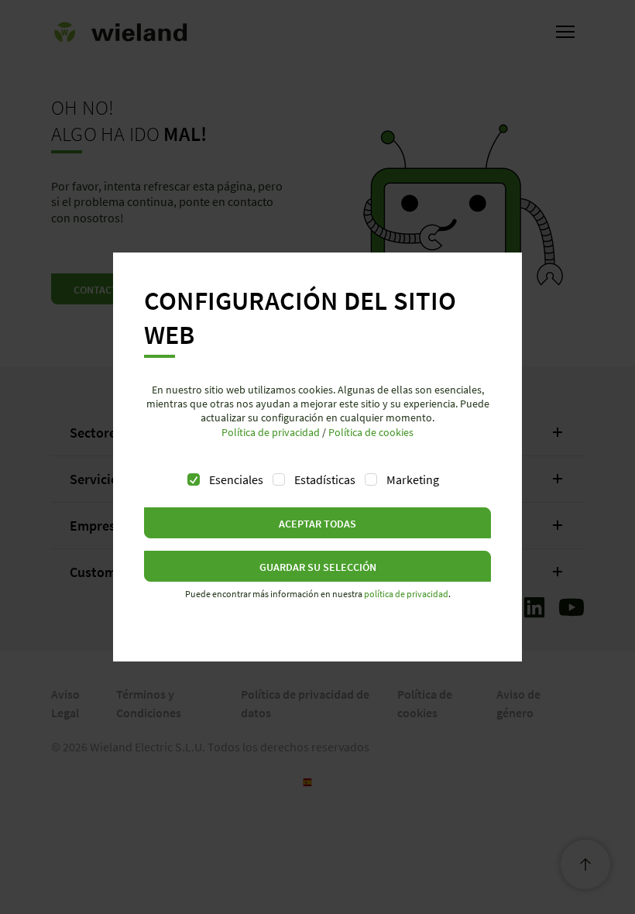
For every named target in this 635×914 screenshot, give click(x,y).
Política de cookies (371, 432)
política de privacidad (406, 594)
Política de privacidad (270, 432)
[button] (317, 522)
